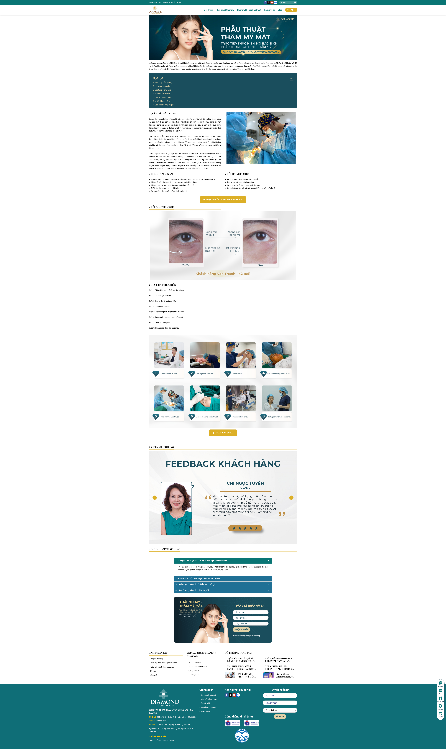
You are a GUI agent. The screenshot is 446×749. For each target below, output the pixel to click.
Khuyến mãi (440, 701)
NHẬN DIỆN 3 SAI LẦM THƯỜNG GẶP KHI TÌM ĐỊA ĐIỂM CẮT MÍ (278, 667)
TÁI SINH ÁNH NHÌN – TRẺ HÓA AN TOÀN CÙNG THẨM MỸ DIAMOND (246, 675)
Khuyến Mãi (153, 2)
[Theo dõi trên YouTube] (272, 2)
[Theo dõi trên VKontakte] (275, 2)
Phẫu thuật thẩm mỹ (225, 10)
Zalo (440, 694)
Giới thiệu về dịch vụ (163, 82)
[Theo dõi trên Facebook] (265, 2)
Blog (280, 10)
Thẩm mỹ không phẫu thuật (249, 10)
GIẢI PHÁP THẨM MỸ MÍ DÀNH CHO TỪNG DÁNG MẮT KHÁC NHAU (241, 667)
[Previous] (154, 497)
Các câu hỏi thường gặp (165, 105)
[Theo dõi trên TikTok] (268, 2)
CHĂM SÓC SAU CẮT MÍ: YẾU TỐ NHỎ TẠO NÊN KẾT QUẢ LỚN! (241, 659)
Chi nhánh (440, 709)
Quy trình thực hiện (163, 97)
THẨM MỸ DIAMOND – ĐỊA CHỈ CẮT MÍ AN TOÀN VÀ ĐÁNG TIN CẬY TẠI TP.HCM (278, 659)
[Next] (291, 497)
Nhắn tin (440, 686)
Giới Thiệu (208, 10)
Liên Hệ (178, 2)
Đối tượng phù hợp (163, 90)
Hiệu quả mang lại (162, 86)
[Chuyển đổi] (268, 560)
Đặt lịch (441, 716)
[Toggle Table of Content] (290, 79)
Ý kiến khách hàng (162, 101)
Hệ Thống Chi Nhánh (166, 2)
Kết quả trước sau (162, 93)
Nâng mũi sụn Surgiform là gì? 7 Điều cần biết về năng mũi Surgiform (284, 675)
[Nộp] (295, 2)
